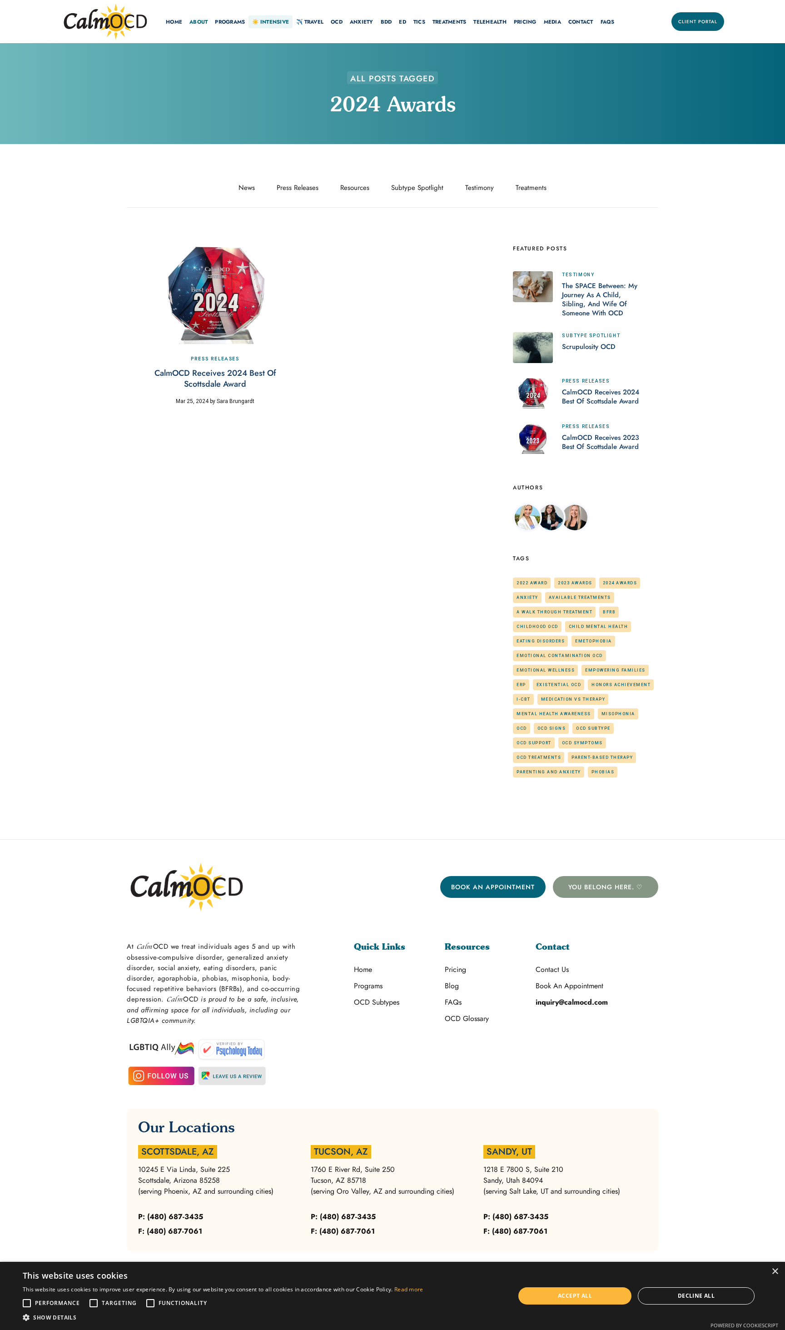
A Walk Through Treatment (554, 612)
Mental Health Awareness (554, 714)
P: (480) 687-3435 (170, 1216)
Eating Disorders (541, 641)
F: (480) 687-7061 (170, 1231)
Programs (368, 986)
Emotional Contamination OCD (560, 655)
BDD (386, 21)
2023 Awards (575, 583)
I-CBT (524, 699)
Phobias (603, 772)
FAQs (608, 21)
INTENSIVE (270, 21)
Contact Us (552, 969)
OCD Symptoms (582, 743)
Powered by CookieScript (744, 1325)
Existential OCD (559, 684)
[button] (174, 21)
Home (363, 969)
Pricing (455, 969)
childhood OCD (537, 626)
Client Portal (697, 21)
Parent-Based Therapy (602, 757)
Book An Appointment (493, 887)
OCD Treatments (539, 757)
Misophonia (618, 714)
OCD (522, 728)
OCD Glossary (467, 1018)
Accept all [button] (575, 1296)
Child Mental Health (598, 626)
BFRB (609, 612)
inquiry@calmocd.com (572, 1002)
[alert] (392, 1296)
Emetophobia (593, 641)
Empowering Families (615, 670)
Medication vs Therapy (573, 699)
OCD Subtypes (376, 1002)
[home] (105, 21)
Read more (408, 1289)
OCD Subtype (593, 728)
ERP (521, 684)
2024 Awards (620, 583)
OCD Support (534, 743)
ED (402, 21)
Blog (452, 986)
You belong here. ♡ (605, 887)
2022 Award (532, 583)
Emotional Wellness (546, 670)
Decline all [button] (696, 1296)
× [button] (774, 1271)
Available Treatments (580, 597)
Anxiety (527, 597)
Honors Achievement (621, 684)
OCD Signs (551, 728)
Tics (419, 21)
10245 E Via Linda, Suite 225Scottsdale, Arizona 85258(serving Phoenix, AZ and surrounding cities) (205, 1180)
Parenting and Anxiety (549, 772)
